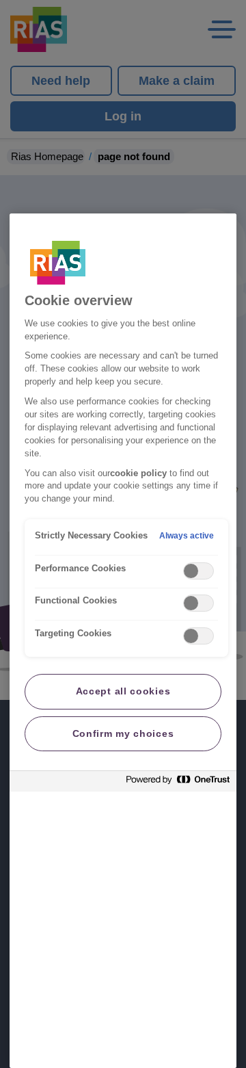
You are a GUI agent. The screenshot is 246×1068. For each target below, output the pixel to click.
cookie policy (138, 473)
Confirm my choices (123, 733)
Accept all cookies (123, 691)
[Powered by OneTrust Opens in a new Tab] (178, 783)
